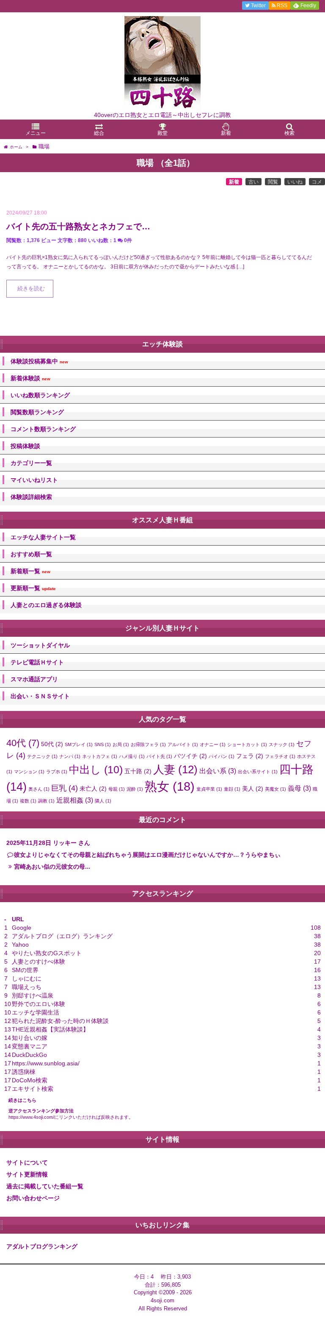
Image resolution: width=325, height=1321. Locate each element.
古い (253, 182)
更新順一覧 (33, 588)
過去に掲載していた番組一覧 (44, 1186)
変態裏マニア (29, 1046)
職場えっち (26, 987)
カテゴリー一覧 (31, 463)
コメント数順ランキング (43, 429)
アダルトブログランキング (41, 1246)
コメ (317, 182)
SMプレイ (79, 744)
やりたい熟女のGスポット (47, 953)
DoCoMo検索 (29, 1080)
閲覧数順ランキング (37, 412)
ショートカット (247, 744)
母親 (116, 788)
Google (21, 927)
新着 (234, 182)
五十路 (137, 771)
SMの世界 (25, 970)
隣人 (103, 800)
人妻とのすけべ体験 (38, 961)
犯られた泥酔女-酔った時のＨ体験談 (60, 1020)
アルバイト (183, 744)
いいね (295, 182)
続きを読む (31, 289)
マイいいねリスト (34, 480)
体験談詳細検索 (31, 497)
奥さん (39, 788)
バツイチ (190, 755)
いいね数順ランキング (40, 395)
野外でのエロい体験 (38, 1004)
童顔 (232, 788)
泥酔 (135, 788)
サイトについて (27, 1162)
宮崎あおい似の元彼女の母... (52, 866)
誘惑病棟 (24, 1071)
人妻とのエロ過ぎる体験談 (46, 605)
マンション (29, 771)
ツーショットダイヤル (40, 645)
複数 (28, 800)
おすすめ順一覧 (31, 554)
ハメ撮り (132, 756)
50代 (52, 744)
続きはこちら (22, 1100)
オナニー (213, 744)
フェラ (249, 755)
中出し (96, 769)
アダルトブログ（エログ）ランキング (62, 936)
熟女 (170, 786)
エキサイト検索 (32, 1088)
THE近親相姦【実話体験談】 (50, 1029)
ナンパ (69, 756)
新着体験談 (30, 378)
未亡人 (93, 788)
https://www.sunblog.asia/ (46, 1063)
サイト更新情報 (27, 1174)
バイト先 (159, 756)
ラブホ (56, 771)
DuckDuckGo (29, 1054)
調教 (46, 800)
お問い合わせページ (33, 1198)
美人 (252, 788)
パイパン (221, 756)
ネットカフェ (99, 756)
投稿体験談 (25, 446)
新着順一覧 (30, 571)
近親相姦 (74, 800)
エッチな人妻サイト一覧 (43, 537)
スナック (282, 744)
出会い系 (217, 771)
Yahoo (20, 944)
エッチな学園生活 (35, 1012)
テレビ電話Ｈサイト (37, 662)
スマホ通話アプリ (34, 679)
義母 (299, 788)
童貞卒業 (209, 788)
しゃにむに (26, 978)
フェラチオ (280, 756)
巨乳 (64, 787)
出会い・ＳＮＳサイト (40, 696)
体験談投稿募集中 (39, 361)
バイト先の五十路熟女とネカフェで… (78, 226)
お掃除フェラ (148, 744)
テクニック (42, 756)
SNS (102, 744)
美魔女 (275, 788)
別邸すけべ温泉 (32, 995)
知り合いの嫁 (29, 1037)
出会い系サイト (258, 771)
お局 (121, 744)
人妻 (175, 769)
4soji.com (162, 1300)
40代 (22, 743)
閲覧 (273, 182)
